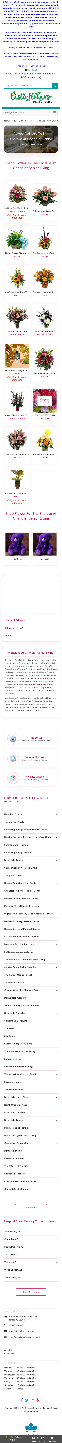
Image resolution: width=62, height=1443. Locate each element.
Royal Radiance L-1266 (45, 373)
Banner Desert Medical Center (20, 883)
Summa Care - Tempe (16, 844)
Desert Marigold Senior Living (20, 1135)
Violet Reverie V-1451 (45, 331)
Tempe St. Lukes (13, 875)
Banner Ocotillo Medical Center (21, 898)
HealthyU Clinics (13, 814)
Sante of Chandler (14, 982)
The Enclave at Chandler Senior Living (24, 959)
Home (7, 121)
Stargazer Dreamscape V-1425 (17, 331)
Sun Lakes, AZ (11, 1254)
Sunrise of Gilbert (13, 1059)
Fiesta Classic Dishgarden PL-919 (17, 253)
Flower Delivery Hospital (23, 121)
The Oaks (9, 1028)
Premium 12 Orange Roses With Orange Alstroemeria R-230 (45, 292)
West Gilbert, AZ (13, 1269)
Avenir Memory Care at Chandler (22, 1005)
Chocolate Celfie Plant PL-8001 (17, 493)
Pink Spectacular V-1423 (17, 454)
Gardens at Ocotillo (15, 1173)
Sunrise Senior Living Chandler (20, 967)
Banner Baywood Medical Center (22, 929)
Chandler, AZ (11, 1239)
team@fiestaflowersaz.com (22, 1331)
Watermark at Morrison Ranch (20, 1074)
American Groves (13, 1089)
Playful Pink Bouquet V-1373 (17, 415)
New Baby (17, 559)
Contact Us (9, 1353)
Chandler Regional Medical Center (22, 890)
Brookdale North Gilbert (17, 1097)
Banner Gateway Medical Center (22, 921)
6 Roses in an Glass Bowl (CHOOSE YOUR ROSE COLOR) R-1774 (45, 211)
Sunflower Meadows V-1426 (17, 292)
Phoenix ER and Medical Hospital (22, 906)
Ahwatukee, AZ (12, 1231)
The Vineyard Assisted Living (19, 1051)
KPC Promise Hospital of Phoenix (22, 936)
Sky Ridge (9, 1036)
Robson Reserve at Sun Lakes (20, 1181)
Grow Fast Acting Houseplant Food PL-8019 (17, 370)
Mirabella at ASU (13, 1150)
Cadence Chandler (14, 1158)
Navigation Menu (14, 112)
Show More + (31, 1207)
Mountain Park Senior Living (19, 944)
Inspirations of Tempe (16, 1127)
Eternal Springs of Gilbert (18, 1043)
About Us (8, 1350)
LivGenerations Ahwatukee (18, 952)
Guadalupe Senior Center (18, 1143)
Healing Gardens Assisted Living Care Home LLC (30, 837)
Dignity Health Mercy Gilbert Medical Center (28, 913)
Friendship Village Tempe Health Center (26, 829)
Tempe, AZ (10, 1262)
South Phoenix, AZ (14, 1246)
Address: (9, 628)
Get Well (45, 559)
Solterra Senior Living (15, 1020)
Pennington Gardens (15, 997)
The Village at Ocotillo (16, 1166)
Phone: (8, 635)
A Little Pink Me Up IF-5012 (17, 208)
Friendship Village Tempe (18, 852)
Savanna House (12, 1082)
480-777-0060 (15, 1325)
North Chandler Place (15, 1104)
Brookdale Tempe (14, 860)
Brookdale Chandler (15, 1013)
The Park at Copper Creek (18, 974)
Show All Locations (31, 1292)
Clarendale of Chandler (16, 1189)
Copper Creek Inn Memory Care (21, 990)
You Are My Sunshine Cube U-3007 (45, 454)
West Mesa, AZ (12, 1277)
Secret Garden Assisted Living (20, 867)
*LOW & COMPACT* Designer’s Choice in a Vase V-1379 (45, 415)
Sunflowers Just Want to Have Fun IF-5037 (45, 253)
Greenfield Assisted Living (18, 1066)
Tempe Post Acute (14, 822)
